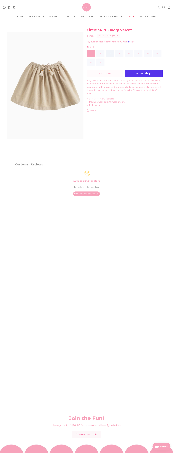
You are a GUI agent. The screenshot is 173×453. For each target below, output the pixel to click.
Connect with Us (86, 434)
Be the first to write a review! (86, 194)
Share (93, 110)
